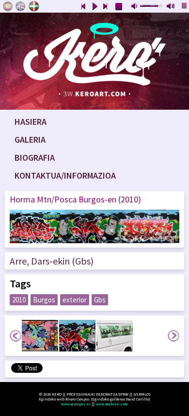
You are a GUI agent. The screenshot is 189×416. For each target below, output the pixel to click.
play (94, 6)
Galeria (30, 139)
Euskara (34, 6)
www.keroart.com (94, 61)
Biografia (35, 157)
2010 (19, 299)
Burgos (44, 299)
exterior (75, 299)
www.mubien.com (111, 403)
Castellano (7, 6)
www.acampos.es (76, 403)
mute (135, 6)
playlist (184, 6)
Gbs (100, 299)
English (21, 6)
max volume (171, 6)
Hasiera (31, 121)
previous (83, 6)
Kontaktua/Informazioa (65, 175)
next (105, 6)
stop (119, 6)
